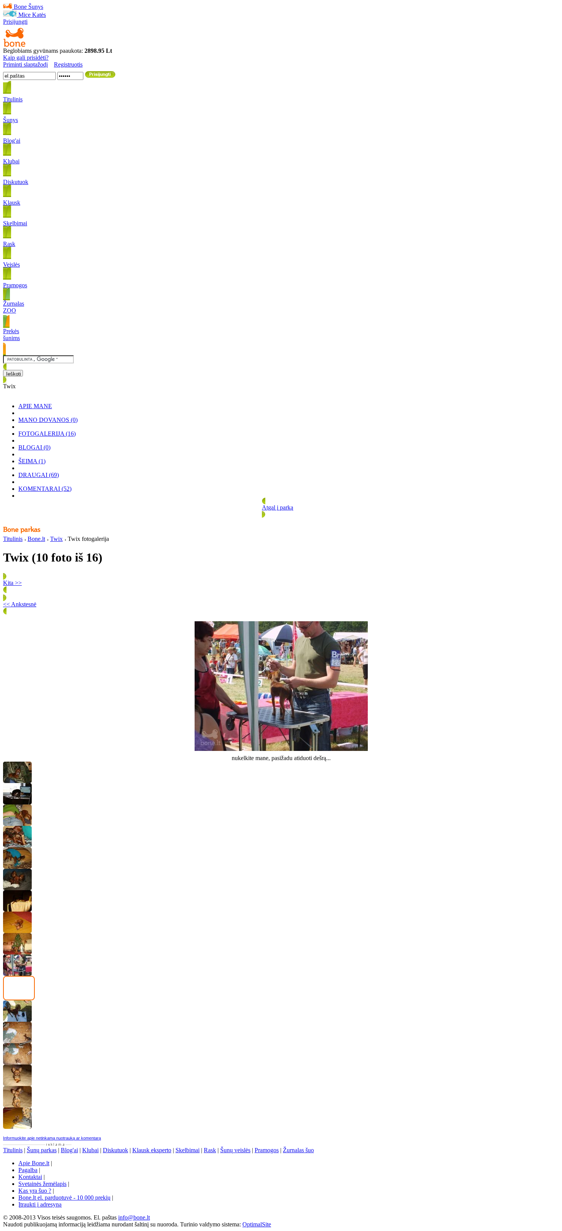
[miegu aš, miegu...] (17, 888)
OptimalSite (256, 1224)
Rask (210, 1150)
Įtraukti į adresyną (40, 1204)
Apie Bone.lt (33, 1163)
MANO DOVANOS (48, 420)
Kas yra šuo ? (34, 1190)
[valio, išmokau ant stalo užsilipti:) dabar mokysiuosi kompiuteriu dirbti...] (17, 802)
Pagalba (27, 1170)
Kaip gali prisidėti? (26, 57)
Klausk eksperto (151, 1150)
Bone (20, 6)
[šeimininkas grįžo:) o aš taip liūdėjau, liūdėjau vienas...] (17, 1062)
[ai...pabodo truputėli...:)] (17, 1084)
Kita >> (12, 583)
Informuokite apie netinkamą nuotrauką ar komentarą (52, 1138)
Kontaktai (30, 1177)
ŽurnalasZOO (13, 307)
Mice (24, 14)
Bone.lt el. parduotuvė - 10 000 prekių (64, 1197)
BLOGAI (34, 447)
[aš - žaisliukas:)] (17, 952)
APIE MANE (35, 406)
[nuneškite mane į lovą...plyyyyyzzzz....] (17, 931)
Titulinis (13, 539)
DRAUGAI (38, 475)
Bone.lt (36, 539)
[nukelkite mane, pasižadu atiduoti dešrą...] (17, 973)
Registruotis (68, 64)
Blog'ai (69, 1150)
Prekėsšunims (11, 334)
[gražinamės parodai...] (17, 1019)
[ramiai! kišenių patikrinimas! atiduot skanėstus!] (17, 824)
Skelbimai (187, 1150)
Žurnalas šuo (298, 1150)
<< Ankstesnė (19, 604)
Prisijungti (15, 21)
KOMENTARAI (44, 488)
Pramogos (267, 1150)
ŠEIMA (31, 461)
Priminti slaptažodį (25, 64)
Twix (56, 539)
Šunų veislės (235, 1150)
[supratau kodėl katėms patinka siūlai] (17, 866)
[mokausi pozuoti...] (17, 1105)
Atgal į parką (277, 507)
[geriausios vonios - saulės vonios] (17, 909)
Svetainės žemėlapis (42, 1184)
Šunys (35, 6)
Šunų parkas (42, 1150)
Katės (39, 14)
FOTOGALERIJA (47, 433)
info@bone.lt (134, 1217)
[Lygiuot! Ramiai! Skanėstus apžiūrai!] (17, 781)
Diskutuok (115, 1150)
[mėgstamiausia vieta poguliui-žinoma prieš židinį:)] (17, 1127)
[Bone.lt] (14, 45)
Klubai (90, 1150)
